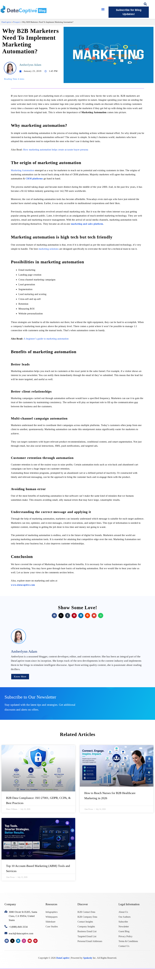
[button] (103, 9)
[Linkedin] (18, 941)
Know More (20, 676)
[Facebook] (7, 941)
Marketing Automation (22, 170)
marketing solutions (49, 249)
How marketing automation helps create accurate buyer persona (55, 149)
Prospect (16, 22)
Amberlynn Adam (30, 64)
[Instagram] (24, 941)
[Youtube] (30, 941)
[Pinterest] (35, 941)
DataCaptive (6, 22)
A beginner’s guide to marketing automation (46, 338)
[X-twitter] (12, 941)
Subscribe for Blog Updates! (128, 12)
